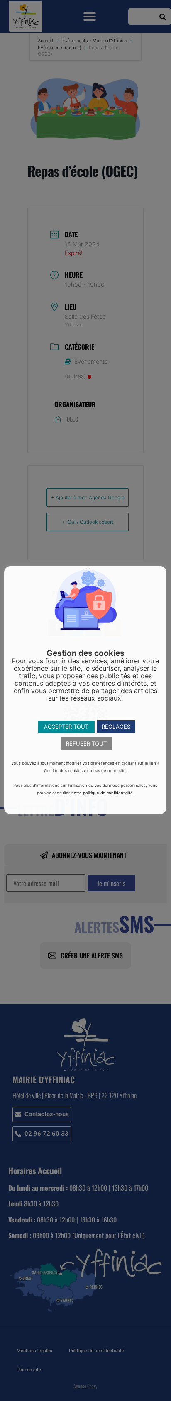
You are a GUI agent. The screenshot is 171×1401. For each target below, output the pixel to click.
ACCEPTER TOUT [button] (66, 726)
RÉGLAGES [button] (116, 726)
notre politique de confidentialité (102, 793)
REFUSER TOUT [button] (86, 743)
